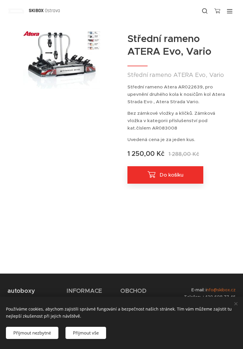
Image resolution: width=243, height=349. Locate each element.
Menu (230, 11)
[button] (205, 11)
